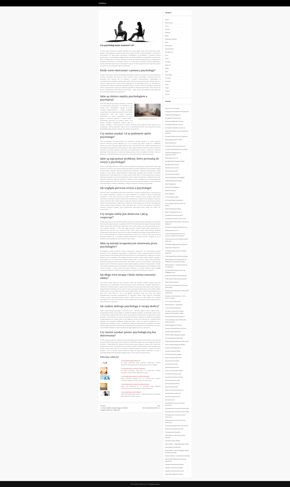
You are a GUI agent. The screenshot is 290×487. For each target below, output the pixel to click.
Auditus (102, 3)
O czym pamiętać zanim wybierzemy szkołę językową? (175, 321)
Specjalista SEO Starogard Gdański (174, 161)
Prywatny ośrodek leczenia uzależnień (176, 136)
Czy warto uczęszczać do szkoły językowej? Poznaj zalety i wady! (174, 312)
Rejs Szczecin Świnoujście (172, 108)
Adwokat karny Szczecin (172, 167)
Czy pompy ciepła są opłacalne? (174, 200)
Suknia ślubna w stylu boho (173, 447)
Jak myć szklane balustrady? (173, 331)
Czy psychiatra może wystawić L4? (131, 360)
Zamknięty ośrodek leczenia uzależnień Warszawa (176, 132)
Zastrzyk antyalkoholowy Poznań (174, 121)
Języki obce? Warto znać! (172, 247)
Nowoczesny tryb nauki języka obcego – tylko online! (176, 286)
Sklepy (167, 68)
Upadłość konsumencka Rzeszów (174, 464)
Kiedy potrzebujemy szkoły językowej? (176, 275)
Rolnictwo (168, 65)
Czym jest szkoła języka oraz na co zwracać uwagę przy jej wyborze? (175, 235)
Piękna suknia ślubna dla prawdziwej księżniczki (175, 460)
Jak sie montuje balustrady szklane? (175, 344)
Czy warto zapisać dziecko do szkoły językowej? (175, 252)
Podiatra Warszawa (170, 190)
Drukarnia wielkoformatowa (173, 348)
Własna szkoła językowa (172, 282)
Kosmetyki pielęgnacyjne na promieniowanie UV (173, 153)
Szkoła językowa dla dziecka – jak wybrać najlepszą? (177, 223)
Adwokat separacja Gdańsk (172, 351)
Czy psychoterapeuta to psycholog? (131, 392)
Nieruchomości (169, 49)
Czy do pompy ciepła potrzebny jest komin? (175, 204)
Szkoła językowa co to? (171, 230)
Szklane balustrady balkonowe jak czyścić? (177, 341)
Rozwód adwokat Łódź (171, 387)
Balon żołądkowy (170, 193)
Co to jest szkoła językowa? (173, 301)
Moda (166, 42)
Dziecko (167, 29)
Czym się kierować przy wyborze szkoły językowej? (176, 240)
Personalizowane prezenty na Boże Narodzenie (175, 404)
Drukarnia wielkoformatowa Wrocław (175, 328)
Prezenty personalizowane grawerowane (176, 425)
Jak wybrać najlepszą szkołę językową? (176, 244)
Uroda (167, 84)
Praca (166, 55)
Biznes (167, 19)
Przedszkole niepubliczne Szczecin (175, 128)
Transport (168, 78)
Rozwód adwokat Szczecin (172, 396)
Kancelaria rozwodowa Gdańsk (174, 377)
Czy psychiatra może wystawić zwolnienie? (133, 368)
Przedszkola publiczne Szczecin (174, 124)
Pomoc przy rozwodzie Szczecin (174, 390)
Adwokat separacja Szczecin (173, 393)
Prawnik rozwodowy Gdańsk (173, 354)
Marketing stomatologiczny (173, 115)
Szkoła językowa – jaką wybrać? (174, 304)
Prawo (167, 58)
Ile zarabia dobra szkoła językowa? (175, 316)
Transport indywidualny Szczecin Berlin (176, 149)
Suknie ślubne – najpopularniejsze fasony (177, 444)
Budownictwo (169, 23)
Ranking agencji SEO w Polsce (173, 139)
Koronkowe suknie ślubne (172, 440)
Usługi (167, 88)
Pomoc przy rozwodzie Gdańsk (174, 370)
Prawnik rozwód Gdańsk (172, 361)
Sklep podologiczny (170, 184)
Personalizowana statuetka (172, 432)
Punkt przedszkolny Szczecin (173, 212)
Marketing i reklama (171, 39)
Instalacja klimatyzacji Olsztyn (173, 180)
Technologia (168, 75)
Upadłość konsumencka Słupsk (174, 467)
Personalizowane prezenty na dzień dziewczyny (175, 416)
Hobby (167, 36)
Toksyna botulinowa (170, 143)
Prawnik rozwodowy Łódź (172, 380)
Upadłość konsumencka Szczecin (174, 471)
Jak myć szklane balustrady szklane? (175, 335)
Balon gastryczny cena (171, 158)
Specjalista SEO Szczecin (172, 164)
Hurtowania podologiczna (172, 187)
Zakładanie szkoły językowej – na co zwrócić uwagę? (175, 297)
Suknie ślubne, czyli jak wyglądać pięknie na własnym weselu (177, 451)
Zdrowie (167, 94)
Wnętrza (167, 91)
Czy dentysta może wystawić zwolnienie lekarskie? (135, 376)
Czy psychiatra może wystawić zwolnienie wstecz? (135, 384)
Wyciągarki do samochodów (173, 118)
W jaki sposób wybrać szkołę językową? (176, 256)
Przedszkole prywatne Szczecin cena (175, 218)
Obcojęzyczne (169, 52)
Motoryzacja (168, 45)
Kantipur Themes (155, 484)
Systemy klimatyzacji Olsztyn (173, 209)
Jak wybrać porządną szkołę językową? (176, 227)
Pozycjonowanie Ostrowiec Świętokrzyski (177, 111)
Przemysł (167, 62)
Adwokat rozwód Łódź (171, 171)
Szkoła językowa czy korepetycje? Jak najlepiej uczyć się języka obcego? (175, 260)
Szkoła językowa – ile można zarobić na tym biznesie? (176, 266)
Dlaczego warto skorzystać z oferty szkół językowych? (177, 292)
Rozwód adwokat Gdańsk (172, 383)
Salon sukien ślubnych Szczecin (174, 474)
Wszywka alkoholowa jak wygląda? (175, 177)
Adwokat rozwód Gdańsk (172, 174)
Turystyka (168, 81)
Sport (166, 71)
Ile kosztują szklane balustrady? (174, 338)
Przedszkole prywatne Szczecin (174, 215)
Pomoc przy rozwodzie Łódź (173, 357)
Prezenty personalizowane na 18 (174, 429)
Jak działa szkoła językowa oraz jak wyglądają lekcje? (175, 271)
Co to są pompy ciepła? (172, 197)
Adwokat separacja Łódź (172, 367)
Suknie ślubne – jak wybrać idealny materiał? (175, 436)
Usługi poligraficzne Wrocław (173, 325)
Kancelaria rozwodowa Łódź (173, 374)
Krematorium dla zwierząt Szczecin (175, 146)
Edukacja (167, 32)
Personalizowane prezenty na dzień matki (177, 408)
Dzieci (167, 26)
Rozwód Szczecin (170, 400)
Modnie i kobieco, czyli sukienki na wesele (177, 456)
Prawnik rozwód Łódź (171, 364)
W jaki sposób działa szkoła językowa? (176, 279)
